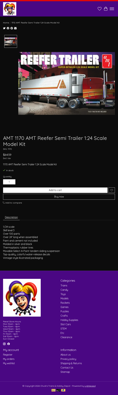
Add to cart (55, 190)
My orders (8, 358)
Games (65, 307)
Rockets (65, 302)
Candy (64, 289)
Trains (64, 285)
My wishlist (9, 363)
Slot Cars (66, 324)
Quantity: (7, 176)
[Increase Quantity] (12, 182)
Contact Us (67, 367)
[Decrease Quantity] (6, 182)
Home (6, 22)
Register (7, 354)
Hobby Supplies (69, 320)
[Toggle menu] (112, 9)
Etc (62, 332)
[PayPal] (53, 390)
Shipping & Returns (71, 363)
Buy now (59, 196)
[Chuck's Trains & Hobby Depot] (9, 8)
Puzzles (65, 311)
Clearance (66, 337)
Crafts (64, 315)
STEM (64, 328)
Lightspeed (90, 386)
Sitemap (65, 371)
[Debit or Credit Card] (58, 390)
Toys (63, 294)
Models (65, 298)
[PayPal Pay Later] (63, 390)
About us (66, 354)
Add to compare (13, 203)
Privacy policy (68, 358)
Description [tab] (11, 217)
